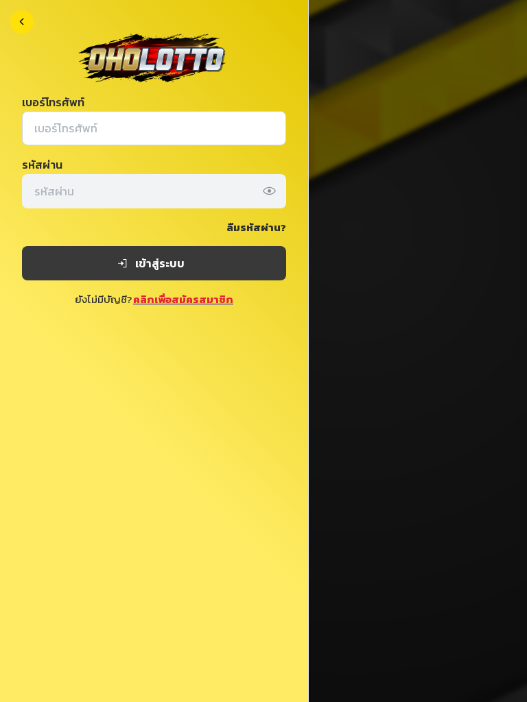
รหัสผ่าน (42, 164)
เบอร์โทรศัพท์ (53, 102)
